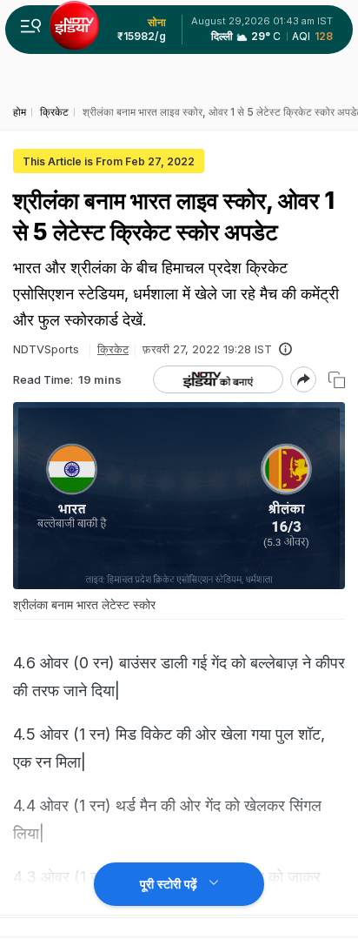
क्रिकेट (113, 349)
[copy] (336, 380)
